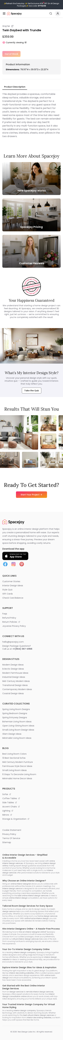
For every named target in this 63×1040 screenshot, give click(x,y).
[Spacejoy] (14, 13)
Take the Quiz (31, 390)
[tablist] (14, 87)
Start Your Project (30, 494)
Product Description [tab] (14, 86)
